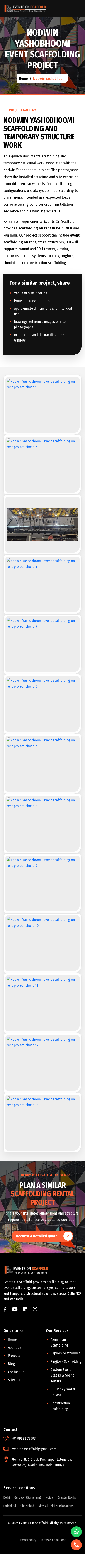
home (23, 78)
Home (12, 1339)
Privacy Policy (27, 1540)
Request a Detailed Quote (37, 1236)
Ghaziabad (27, 1506)
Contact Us (16, 1372)
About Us (14, 1347)
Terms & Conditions (53, 1540)
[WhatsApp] (76, 1531)
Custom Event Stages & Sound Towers (63, 1375)
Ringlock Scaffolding (66, 1361)
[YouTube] (15, 1310)
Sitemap (14, 1380)
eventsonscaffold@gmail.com (33, 1449)
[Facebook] (5, 1310)
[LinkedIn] (25, 1310)
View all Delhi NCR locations (56, 1506)
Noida (49, 1497)
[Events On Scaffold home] (24, 8)
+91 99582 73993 (23, 1438)
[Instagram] (35, 1310)
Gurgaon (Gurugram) (27, 1497)
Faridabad (9, 1506)
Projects (14, 1355)
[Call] (76, 1544)
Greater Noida (67, 1497)
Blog (11, 1364)
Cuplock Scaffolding (65, 1353)
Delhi (6, 1497)
